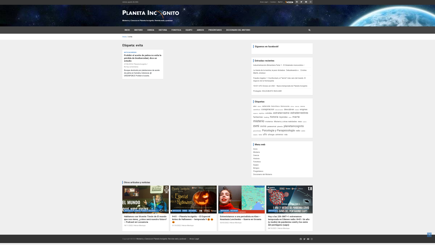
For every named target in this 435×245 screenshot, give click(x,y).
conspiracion (267, 109)
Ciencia (150, 30)
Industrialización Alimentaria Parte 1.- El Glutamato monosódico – (279, 65)
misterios (269, 121)
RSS (281, 2)
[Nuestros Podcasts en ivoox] (289, 2)
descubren (289, 109)
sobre (303, 131)
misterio (258, 121)
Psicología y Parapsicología (278, 130)
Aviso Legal (264, 2)
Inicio (127, 30)
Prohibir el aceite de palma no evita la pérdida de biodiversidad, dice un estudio (142, 58)
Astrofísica (275, 106)
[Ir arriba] (429, 235)
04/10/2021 (272, 228)
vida (285, 135)
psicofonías (257, 131)
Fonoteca (176, 30)
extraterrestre (281, 112)
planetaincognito (294, 126)
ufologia (271, 135)
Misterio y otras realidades (285, 121)
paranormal (271, 126)
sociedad (152, 211)
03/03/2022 (224, 223)
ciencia (297, 106)
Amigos (200, 30)
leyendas (283, 117)
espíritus (261, 113)
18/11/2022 (128, 225)
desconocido (279, 109)
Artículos (129, 211)
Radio (144, 211)
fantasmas (258, 117)
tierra (260, 135)
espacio (255, 113)
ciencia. (302, 106)
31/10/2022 (176, 225)
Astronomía (285, 106)
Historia (163, 30)
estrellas (268, 113)
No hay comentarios (131, 67)
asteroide (266, 106)
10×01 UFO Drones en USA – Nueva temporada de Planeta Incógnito (280, 86)
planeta (280, 126)
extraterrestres (299, 112)
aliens (259, 106)
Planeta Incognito (140, 64)
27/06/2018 (128, 64)
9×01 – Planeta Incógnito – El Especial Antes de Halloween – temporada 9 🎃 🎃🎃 (192, 219)
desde (297, 109)
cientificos (256, 109)
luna (290, 117)
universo (279, 134)
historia (274, 116)
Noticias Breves (130, 52)
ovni (256, 126)
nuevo (304, 121)
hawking (266, 117)
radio (298, 130)
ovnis (263, 126)
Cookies (273, 2)
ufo (265, 134)
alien (255, 106)
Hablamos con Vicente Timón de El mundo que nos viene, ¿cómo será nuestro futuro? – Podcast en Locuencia (145, 219)
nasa (300, 121)
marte (296, 116)
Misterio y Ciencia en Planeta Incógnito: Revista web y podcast (147, 21)
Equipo (189, 30)
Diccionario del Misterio (238, 30)
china (292, 106)
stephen (255, 135)
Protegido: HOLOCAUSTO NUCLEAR (267, 91)
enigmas (303, 109)
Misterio (138, 30)
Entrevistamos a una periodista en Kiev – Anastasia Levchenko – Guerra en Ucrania (240, 218)
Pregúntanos (215, 30)
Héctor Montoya (139, 225)
